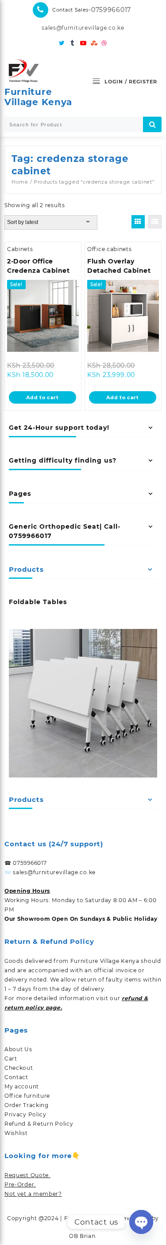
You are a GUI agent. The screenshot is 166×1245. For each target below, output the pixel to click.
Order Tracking (26, 1105)
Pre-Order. (20, 1184)
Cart (10, 1058)
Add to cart (42, 397)
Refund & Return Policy (38, 1123)
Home (20, 182)
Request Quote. (27, 1175)
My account (21, 1086)
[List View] (155, 221)
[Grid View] (138, 221)
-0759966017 (110, 10)
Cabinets (20, 249)
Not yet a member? (33, 1193)
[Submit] (152, 124)
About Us (18, 1049)
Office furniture (27, 1095)
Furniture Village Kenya (38, 96)
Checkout (18, 1067)
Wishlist (16, 1133)
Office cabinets (109, 249)
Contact (16, 1077)
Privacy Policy (25, 1114)
